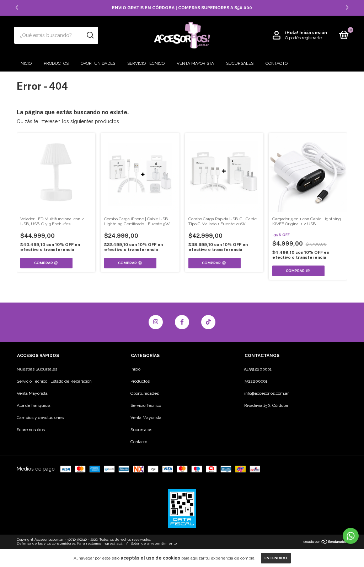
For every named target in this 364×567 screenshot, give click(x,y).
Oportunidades (98, 63)
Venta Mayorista (195, 63)
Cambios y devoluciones (40, 417)
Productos (56, 63)
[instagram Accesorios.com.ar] (156, 322)
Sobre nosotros (31, 429)
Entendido (275, 558)
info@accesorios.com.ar (266, 393)
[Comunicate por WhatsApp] (351, 536)
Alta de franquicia (33, 405)
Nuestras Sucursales (37, 369)
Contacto (277, 63)
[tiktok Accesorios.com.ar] (208, 322)
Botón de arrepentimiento (153, 543)
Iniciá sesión (313, 32)
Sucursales (239, 63)
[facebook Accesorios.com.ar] (182, 322)
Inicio (26, 63)
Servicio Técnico (146, 63)
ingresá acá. (112, 543)
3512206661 (255, 381)
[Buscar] (90, 35)
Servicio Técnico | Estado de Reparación (54, 381)
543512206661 (258, 369)
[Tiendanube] (325, 542)
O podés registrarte (303, 37)
